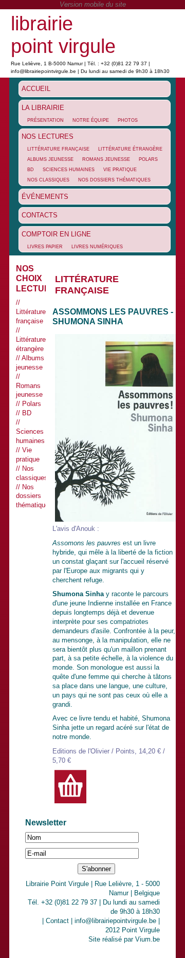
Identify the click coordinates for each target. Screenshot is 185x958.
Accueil (36, 89)
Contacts (40, 215)
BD (30, 169)
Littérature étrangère (130, 149)
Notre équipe (90, 120)
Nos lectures (47, 136)
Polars (148, 159)
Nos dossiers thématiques (114, 179)
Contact (57, 921)
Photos (128, 120)
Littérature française (58, 149)
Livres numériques (97, 246)
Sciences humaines (69, 169)
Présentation (45, 120)
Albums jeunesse (50, 159)
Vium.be (147, 939)
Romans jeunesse (106, 159)
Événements (45, 196)
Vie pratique (120, 169)
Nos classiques (48, 179)
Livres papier (45, 246)
